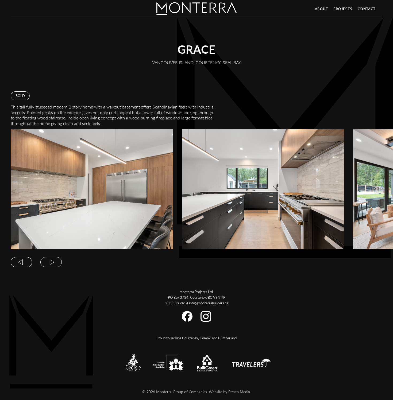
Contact (367, 9)
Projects (342, 9)
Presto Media (239, 391)
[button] (21, 261)
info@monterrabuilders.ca (208, 302)
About (321, 9)
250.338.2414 (176, 302)
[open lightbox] (92, 189)
